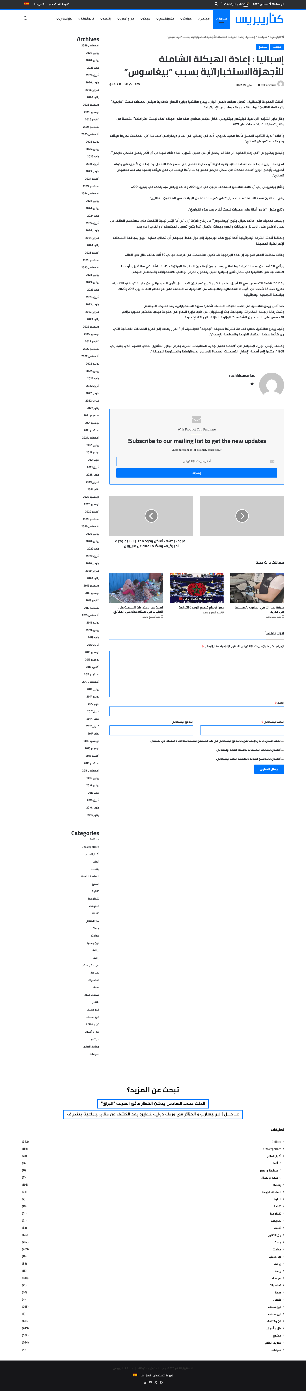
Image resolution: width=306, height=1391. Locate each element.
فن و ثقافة (87, 19)
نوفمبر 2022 (91, 334)
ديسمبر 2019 (91, 585)
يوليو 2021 (92, 445)
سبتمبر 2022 (91, 349)
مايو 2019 (93, 637)
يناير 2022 (93, 408)
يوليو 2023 (92, 275)
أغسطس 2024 (90, 193)
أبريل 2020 (92, 556)
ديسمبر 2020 (91, 497)
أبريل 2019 (93, 645)
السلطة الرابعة (90, 876)
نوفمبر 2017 (92, 659)
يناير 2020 (93, 578)
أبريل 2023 (92, 297)
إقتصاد (107, 19)
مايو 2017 (93, 704)
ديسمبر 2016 (91, 741)
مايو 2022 (93, 378)
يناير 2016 (93, 815)
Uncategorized (90, 847)
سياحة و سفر (91, 965)
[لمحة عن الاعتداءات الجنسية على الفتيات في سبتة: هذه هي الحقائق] (136, 588)
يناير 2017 (93, 733)
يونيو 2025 (92, 149)
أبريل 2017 (93, 711)
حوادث (187, 19)
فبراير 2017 (92, 726)
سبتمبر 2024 (91, 186)
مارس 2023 (92, 304)
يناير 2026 (93, 97)
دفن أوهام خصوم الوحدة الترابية (201, 607)
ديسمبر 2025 (91, 104)
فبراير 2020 (92, 571)
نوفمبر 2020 (91, 504)
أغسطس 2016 (90, 770)
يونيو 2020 (92, 541)
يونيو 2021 (92, 452)
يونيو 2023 (92, 282)
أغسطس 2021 (90, 437)
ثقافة (95, 913)
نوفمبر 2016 (92, 748)
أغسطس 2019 (90, 615)
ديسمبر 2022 (91, 326)
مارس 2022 (92, 393)
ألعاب (96, 861)
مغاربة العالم (166, 19)
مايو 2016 (93, 793)
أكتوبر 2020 (92, 511)
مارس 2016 (92, 807)
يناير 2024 (93, 245)
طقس (95, 1002)
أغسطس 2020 (90, 526)
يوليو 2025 (92, 141)
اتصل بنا (39, 4)
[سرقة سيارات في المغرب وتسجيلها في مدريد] (257, 588)
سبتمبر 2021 (91, 430)
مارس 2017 (92, 719)
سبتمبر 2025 (91, 127)
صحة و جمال (91, 995)
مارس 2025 (92, 171)
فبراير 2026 (92, 90)
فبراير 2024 (92, 238)
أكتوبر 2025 (92, 119)
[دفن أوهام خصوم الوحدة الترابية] (197, 588)
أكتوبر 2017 (92, 667)
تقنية (95, 891)
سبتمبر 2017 (91, 674)
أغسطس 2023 (90, 267)
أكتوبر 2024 (92, 178)
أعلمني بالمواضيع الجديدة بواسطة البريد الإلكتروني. (248, 758)
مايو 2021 (93, 460)
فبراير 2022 (92, 400)
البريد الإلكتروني (272, 721)
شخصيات (93, 980)
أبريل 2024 (92, 223)
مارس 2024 (92, 230)
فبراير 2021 (92, 482)
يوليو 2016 (92, 778)
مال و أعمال (127, 19)
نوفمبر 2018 (92, 652)
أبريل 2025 (92, 164)
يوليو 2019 (92, 622)
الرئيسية (275, 37)
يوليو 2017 (93, 689)
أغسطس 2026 (90, 45)
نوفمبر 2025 (91, 112)
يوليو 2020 (92, 534)
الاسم (279, 702)
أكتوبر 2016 (92, 756)
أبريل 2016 (93, 800)
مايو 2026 (93, 67)
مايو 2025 (93, 156)
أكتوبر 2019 (92, 600)
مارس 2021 (92, 474)
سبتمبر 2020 (91, 519)
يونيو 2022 (92, 371)
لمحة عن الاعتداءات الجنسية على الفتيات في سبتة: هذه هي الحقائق (138, 609)
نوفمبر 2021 (92, 423)
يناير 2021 (93, 489)
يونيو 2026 (92, 60)
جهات (146, 19)
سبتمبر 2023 (91, 260)
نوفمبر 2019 (92, 593)
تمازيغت (94, 906)
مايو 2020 (93, 548)
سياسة (222, 19)
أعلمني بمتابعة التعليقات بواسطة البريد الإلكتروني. (248, 750)
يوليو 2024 (92, 201)
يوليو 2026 (92, 53)
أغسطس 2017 (90, 682)
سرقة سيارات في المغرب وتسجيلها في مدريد (259, 609)
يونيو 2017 (92, 696)
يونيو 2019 (92, 630)
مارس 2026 (92, 82)
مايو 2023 (93, 289)
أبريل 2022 (92, 386)
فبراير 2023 (92, 312)
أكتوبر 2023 (92, 252)
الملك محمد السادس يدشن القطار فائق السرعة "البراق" (153, 1103)
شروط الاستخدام (59, 4)
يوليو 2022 (92, 363)
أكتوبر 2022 (92, 341)
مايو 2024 (93, 215)
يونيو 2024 (92, 208)
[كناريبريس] (259, 19)
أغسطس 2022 (90, 356)
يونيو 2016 (92, 785)
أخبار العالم (92, 854)
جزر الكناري (65, 19)
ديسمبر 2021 (91, 415)
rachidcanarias (242, 375)
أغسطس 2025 (90, 134)
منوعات (94, 1054)
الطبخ (95, 884)
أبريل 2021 (93, 467)
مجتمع (204, 19)
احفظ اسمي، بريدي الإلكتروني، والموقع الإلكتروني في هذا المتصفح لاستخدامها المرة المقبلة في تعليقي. (215, 741)
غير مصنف (92, 1009)
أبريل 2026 (92, 75)
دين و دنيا (93, 943)
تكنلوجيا (93, 898)
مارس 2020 (92, 563)
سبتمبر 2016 (91, 763)
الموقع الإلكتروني (182, 721)
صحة (96, 987)
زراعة (96, 958)
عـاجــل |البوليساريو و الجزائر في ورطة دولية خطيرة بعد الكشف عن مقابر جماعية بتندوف (153, 1114)
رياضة (95, 950)
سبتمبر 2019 (91, 608)
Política (94, 839)
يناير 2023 (93, 319)
